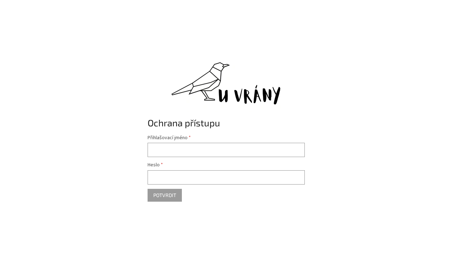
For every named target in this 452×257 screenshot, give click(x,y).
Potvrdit (164, 195)
